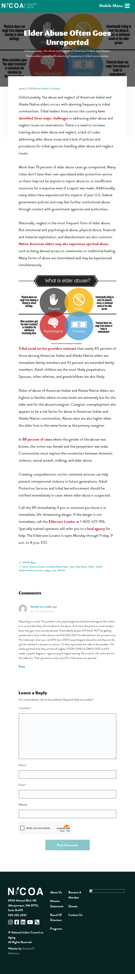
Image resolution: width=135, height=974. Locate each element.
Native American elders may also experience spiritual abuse (63, 244)
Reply (22, 666)
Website (23, 804)
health (99, 567)
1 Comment (55, 88)
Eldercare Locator (62, 521)
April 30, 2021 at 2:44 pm (43, 611)
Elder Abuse (81, 567)
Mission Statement (56, 903)
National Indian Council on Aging (34, 570)
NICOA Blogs (29, 562)
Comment (25, 708)
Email (22, 785)
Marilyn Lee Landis (41, 607)
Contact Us (75, 914)
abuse (25, 567)
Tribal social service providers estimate (47, 348)
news (54, 570)
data (72, 567)
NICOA (61, 570)
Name (23, 765)
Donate (73, 906)
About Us (56, 892)
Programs (56, 928)
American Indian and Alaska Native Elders (49, 567)
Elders (91, 567)
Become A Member (74, 895)
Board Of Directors (56, 917)
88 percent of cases (37, 439)
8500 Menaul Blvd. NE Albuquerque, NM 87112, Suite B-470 (23, 905)
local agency (96, 528)
